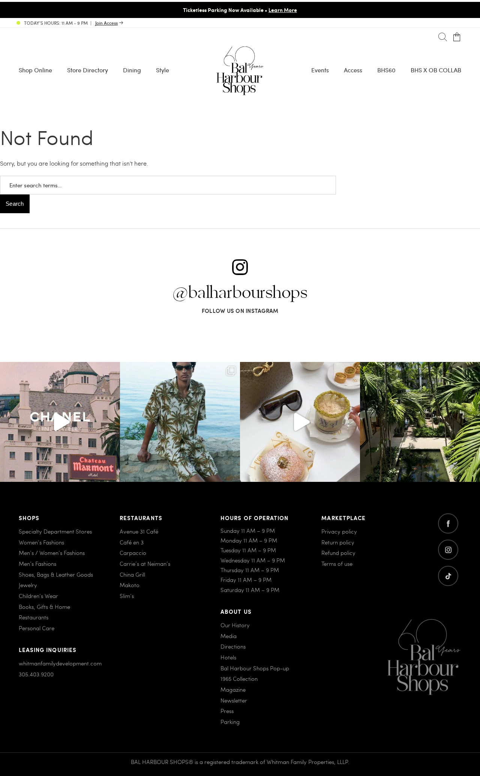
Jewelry (28, 585)
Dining (132, 70)
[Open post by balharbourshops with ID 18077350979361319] (420, 422)
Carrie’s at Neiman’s (145, 563)
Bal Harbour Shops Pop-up (254, 668)
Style (162, 70)
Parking (230, 721)
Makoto (130, 585)
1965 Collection (239, 678)
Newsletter (233, 700)
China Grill (132, 574)
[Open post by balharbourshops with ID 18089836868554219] (300, 422)
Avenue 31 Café (139, 531)
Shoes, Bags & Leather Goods (56, 574)
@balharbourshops (240, 293)
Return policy (337, 542)
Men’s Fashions (37, 563)
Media (228, 636)
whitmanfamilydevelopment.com (60, 663)
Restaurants (33, 617)
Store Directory (87, 70)
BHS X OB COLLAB (436, 70)
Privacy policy (339, 531)
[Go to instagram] (448, 550)
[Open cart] (457, 37)
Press (227, 711)
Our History (235, 625)
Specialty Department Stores (55, 531)
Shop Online (35, 70)
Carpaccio (133, 552)
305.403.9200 (36, 674)
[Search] (442, 37)
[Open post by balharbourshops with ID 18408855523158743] (60, 422)
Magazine (233, 689)
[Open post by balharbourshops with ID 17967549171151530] (180, 422)
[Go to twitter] (448, 576)
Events (320, 70)
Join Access (106, 22)
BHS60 (386, 70)
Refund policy (338, 552)
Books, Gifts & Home (44, 606)
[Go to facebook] (448, 523)
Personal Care (36, 628)
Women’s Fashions (41, 542)
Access (353, 70)
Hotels (228, 657)
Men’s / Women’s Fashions (52, 552)
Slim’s (127, 596)
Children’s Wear (38, 596)
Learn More (282, 9)
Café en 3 (132, 542)
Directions (233, 646)
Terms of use (336, 563)
